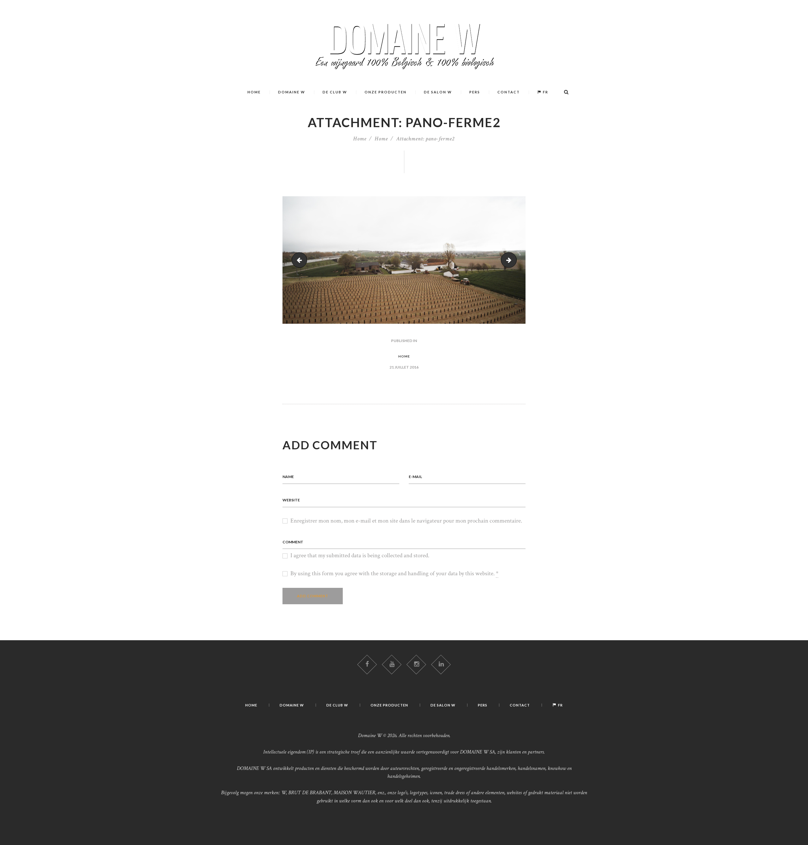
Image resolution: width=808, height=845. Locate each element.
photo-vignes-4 (513, 260)
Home (359, 138)
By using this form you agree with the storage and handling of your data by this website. (394, 573)
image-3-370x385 (301, 260)
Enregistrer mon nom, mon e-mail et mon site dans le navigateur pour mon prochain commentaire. (406, 521)
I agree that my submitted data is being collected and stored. (359, 555)
